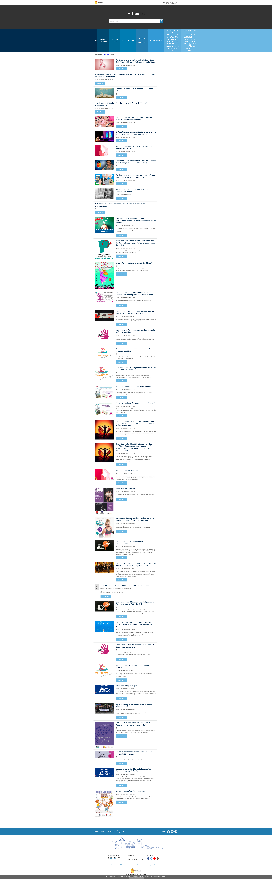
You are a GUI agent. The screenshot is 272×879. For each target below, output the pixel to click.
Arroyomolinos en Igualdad (127, 470)
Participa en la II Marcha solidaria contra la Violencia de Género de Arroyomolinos (121, 104)
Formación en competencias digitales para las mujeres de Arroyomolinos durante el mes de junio (134, 624)
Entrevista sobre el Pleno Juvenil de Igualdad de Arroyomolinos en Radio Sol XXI (135, 603)
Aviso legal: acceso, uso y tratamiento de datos (135, 865)
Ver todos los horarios (133, 861)
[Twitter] (172, 831)
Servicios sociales (103, 40)
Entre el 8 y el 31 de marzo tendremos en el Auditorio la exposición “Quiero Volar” (133, 724)
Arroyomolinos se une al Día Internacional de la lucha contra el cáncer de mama (135, 118)
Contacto (160, 865)
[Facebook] (168, 831)
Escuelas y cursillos (142, 40)
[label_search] (161, 21)
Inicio (96, 40)
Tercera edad (114, 40)
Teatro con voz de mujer (125, 488)
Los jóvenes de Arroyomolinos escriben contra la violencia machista (135, 331)
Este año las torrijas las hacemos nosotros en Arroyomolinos (124, 585)
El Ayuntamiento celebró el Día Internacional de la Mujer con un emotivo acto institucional (136, 133)
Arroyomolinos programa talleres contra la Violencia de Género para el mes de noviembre (134, 293)
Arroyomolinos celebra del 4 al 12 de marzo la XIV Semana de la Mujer (136, 147)
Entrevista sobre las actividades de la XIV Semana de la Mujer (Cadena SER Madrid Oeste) (136, 162)
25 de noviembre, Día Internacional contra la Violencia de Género (133, 190)
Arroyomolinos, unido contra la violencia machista (132, 666)
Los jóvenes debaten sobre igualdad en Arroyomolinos (131, 542)
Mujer (107, 54)
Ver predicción (173, 3)
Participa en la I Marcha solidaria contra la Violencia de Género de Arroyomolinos (121, 205)
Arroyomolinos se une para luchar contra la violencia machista (133, 350)
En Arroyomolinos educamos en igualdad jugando (136, 403)
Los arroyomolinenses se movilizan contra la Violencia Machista (134, 705)
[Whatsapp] (175, 831)
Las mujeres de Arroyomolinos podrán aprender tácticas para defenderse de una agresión (135, 519)
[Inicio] (99, 2)
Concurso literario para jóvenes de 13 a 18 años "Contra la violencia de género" (134, 90)
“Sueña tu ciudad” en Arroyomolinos (130, 791)
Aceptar (130, 878)
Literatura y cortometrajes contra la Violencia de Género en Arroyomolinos (135, 646)
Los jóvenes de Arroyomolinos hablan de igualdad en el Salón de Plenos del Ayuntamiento (136, 564)
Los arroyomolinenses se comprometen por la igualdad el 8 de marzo (134, 753)
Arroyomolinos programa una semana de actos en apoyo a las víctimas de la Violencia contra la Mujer (125, 75)
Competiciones (128, 40)
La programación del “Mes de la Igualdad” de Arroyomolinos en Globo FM (133, 770)
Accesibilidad (118, 865)
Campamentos (156, 40)
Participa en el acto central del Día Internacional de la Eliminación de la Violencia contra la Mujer (135, 61)
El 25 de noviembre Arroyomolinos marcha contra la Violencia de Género (136, 368)
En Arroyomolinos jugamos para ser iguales (133, 386)
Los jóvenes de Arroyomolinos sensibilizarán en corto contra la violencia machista (135, 312)
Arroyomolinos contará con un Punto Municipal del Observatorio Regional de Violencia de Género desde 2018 (135, 243)
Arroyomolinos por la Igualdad (128, 686)
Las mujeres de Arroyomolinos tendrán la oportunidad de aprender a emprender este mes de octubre (136, 220)
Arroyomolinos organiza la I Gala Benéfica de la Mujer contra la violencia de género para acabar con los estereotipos (135, 423)
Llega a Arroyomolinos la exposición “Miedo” (134, 263)
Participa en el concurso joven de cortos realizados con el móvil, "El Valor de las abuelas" (136, 176)
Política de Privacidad (138, 878)
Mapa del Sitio (152, 865)
